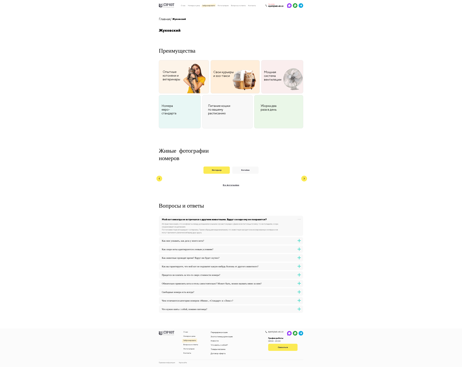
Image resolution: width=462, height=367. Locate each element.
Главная (164, 19)
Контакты (252, 6)
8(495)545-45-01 (275, 332)
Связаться (283, 347)
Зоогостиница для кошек (222, 336)
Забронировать (208, 6)
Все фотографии (231, 185)
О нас (183, 6)
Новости (215, 341)
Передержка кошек (219, 332)
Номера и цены (194, 6)
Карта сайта (183, 363)
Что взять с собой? (219, 345)
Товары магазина (218, 349)
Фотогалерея (223, 6)
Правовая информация (167, 363)
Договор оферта (218, 353)
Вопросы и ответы (238, 6)
